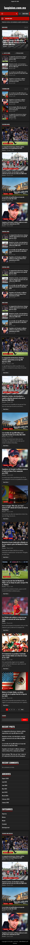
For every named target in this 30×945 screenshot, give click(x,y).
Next (22, 709)
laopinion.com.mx (15, 7)
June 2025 (4, 785)
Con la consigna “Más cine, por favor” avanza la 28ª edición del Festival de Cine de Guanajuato (5, 95)
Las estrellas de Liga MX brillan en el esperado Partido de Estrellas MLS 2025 (14, 43)
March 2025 (5, 795)
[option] (15, 39)
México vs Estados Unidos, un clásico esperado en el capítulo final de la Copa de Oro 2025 (15, 681)
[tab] (8, 53)
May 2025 (4, 789)
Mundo (10, 538)
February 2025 (5, 799)
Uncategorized (7, 576)
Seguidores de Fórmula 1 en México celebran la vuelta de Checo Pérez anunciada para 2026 (5, 81)
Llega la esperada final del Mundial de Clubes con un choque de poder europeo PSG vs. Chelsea (15, 569)
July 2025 (4, 782)
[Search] (16, 13)
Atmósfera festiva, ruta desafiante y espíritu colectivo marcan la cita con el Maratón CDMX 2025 (5, 109)
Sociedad (16, 168)
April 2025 (4, 792)
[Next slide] (27, 27)
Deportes (6, 40)
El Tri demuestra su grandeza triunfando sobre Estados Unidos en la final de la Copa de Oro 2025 (15, 643)
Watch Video (25, 13)
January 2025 (5, 802)
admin (5, 46)
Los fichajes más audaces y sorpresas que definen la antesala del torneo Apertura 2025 (15, 606)
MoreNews (22, 941)
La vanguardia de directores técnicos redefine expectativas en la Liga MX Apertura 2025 (5, 102)
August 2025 (5, 778)
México (10, 40)
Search (4, 716)
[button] (2, 13)
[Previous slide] (25, 27)
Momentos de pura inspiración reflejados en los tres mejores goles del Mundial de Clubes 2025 (15, 531)
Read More (6, 373)
